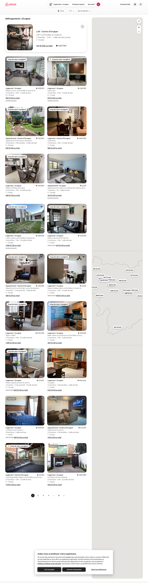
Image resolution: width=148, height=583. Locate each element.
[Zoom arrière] (139, 27)
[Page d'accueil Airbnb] (10, 4)
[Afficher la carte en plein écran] (139, 21)
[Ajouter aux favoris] (82, 26)
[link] (27, 495)
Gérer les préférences (98, 570)
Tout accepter (49, 570)
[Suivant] (63, 495)
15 (59, 495)
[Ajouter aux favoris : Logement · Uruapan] (41, 59)
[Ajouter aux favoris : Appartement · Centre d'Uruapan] (41, 109)
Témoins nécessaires (74, 570)
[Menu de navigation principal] (140, 4)
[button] (44, 46)
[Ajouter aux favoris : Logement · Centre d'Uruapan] (83, 109)
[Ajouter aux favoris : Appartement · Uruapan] (83, 156)
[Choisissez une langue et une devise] (135, 4)
